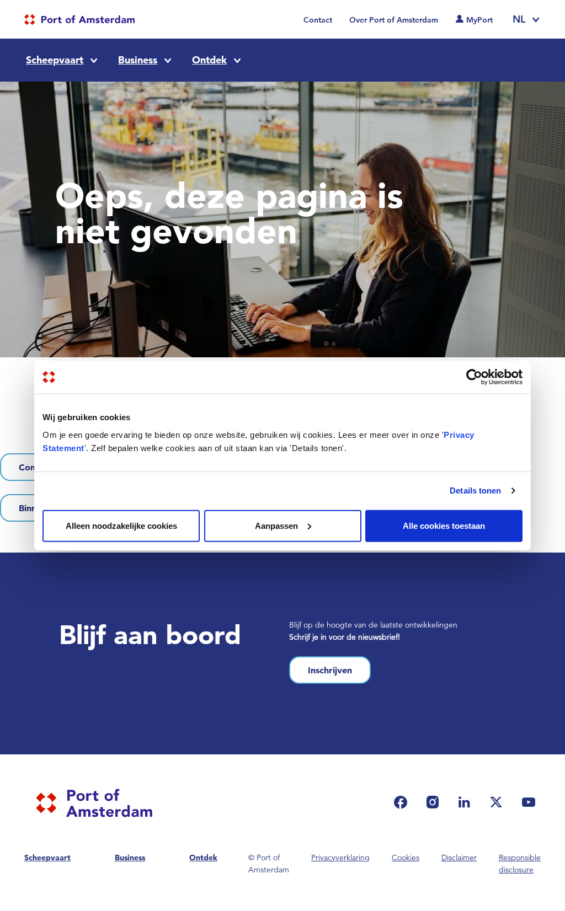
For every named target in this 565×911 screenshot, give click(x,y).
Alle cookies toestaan (444, 525)
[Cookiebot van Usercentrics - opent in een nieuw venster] (474, 377)
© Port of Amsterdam (268, 864)
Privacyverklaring (340, 857)
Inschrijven (330, 670)
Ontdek (209, 59)
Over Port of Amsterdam (393, 20)
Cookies (405, 857)
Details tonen (475, 490)
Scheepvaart (54, 59)
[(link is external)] (403, 802)
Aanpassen (276, 525)
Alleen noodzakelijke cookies (121, 525)
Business (137, 59)
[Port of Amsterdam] (79, 19)
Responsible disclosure (520, 864)
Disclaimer (459, 857)
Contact (317, 20)
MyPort (479, 20)
